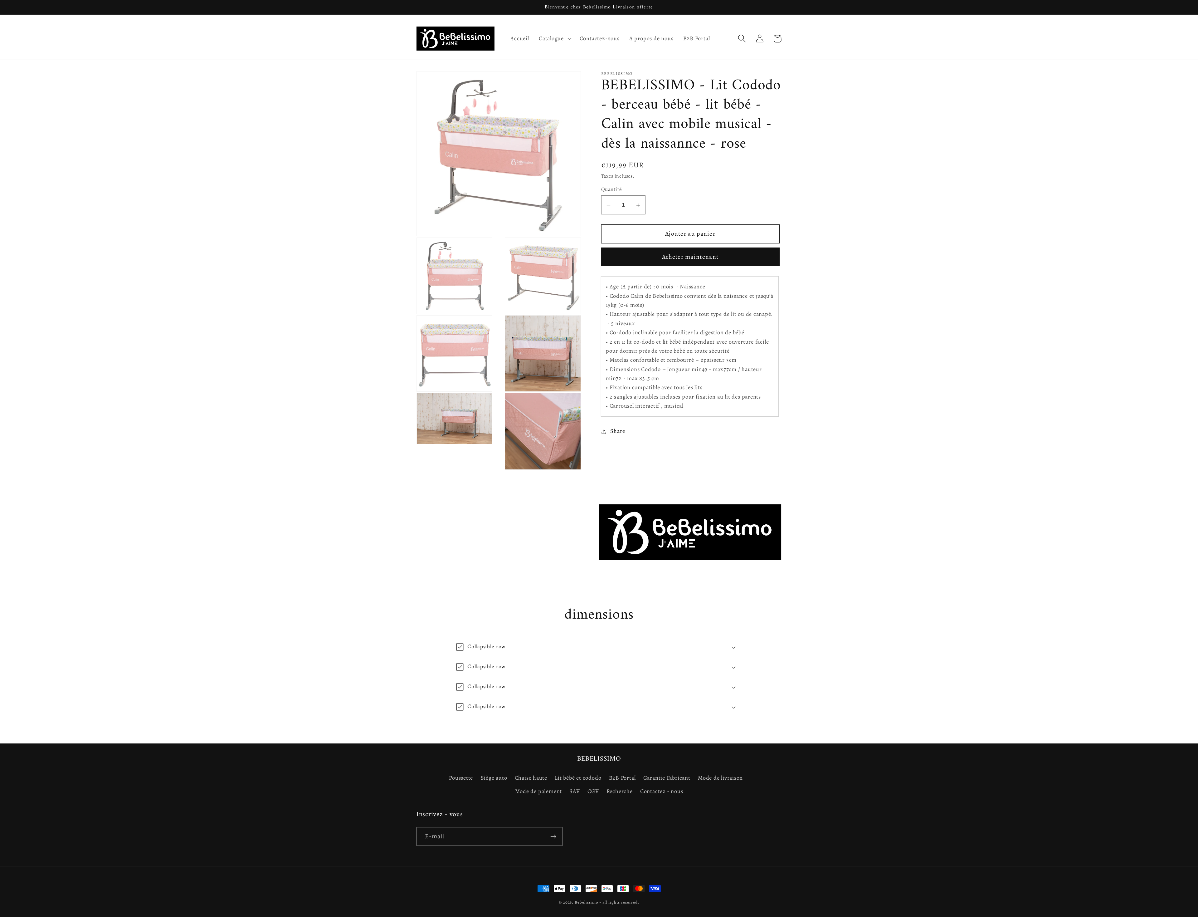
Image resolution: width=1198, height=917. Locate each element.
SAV (574, 791)
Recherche (619, 791)
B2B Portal (622, 778)
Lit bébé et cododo (578, 778)
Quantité (611, 189)
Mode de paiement (538, 791)
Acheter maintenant (690, 257)
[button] (554, 38)
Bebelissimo (586, 902)
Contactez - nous (661, 791)
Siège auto (494, 778)
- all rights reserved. (619, 902)
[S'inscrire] (553, 836)
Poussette (461, 778)
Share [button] (617, 431)
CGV (593, 791)
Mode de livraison (720, 778)
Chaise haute (531, 778)
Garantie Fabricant (666, 778)
